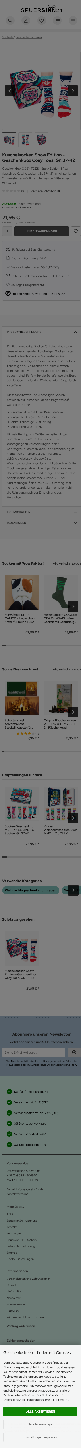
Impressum (60, 1400)
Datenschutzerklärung (18, 1400)
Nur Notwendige (40, 1424)
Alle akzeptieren (40, 1411)
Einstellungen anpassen (40, 1437)
